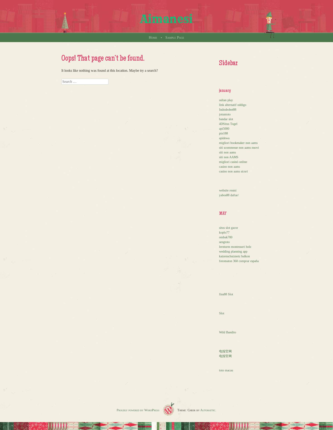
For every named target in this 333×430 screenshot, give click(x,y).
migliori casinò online (233, 162)
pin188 (223, 133)
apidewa (224, 138)
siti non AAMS (228, 157)
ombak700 (225, 237)
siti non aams (227, 152)
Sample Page (174, 37)
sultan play (226, 100)
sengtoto (224, 242)
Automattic (207, 410)
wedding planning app (233, 251)
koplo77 (224, 232)
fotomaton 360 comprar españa (239, 261)
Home (153, 37)
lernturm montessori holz (235, 246)
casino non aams (229, 166)
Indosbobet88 (227, 109)
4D (221, 124)
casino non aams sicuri (233, 171)
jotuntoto (225, 114)
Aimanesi (166, 19)
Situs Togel (230, 124)
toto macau (226, 370)
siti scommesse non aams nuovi (239, 147)
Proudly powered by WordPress (138, 410)
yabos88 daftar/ (229, 195)
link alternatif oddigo (232, 105)
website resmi (227, 190)
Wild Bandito (227, 332)
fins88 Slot (226, 294)
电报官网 (225, 351)
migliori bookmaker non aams (238, 143)
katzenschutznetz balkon (234, 256)
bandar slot (226, 119)
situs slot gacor (228, 227)
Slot (221, 313)
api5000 (224, 128)
